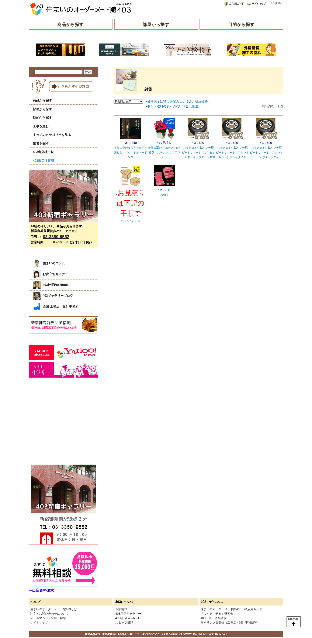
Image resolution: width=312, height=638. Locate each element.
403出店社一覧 (43, 152)
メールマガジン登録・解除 (48, 618)
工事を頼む (41, 126)
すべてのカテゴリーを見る (52, 134)
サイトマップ (39, 622)
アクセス (71, 231)
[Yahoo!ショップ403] (63, 359)
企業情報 (121, 609)
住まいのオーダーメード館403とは (53, 609)
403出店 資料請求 (213, 618)
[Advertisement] (60, 424)
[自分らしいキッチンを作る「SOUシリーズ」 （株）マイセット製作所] (124, 55)
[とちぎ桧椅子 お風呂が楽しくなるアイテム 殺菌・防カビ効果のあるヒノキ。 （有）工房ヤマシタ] (188, 55)
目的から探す (241, 24)
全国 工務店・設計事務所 (61, 306)
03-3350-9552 (56, 236)
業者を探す (41, 143)
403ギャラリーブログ (58, 295)
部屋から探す (156, 24)
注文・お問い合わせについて (49, 613)
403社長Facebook (56, 285)
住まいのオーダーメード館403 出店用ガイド (231, 609)
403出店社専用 (43, 160)
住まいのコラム (54, 263)
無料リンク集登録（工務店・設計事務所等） (230, 622)
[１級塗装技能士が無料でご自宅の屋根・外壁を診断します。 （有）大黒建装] (251, 55)
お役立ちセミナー (55, 274)
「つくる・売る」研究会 (217, 613)
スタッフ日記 (124, 622)
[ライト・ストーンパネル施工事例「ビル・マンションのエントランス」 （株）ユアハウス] (60, 55)
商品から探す (70, 24)
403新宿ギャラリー (128, 613)
